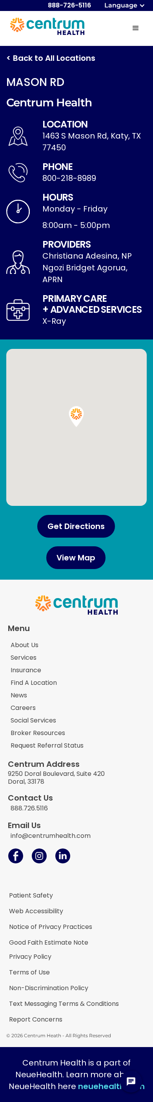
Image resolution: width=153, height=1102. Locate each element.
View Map (75, 557)
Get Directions (76, 526)
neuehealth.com (111, 1086)
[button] (125, 5)
